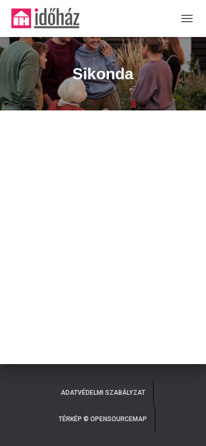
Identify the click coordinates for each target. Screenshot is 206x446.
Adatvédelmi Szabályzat (103, 392)
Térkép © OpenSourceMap (103, 419)
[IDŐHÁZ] (49, 18)
